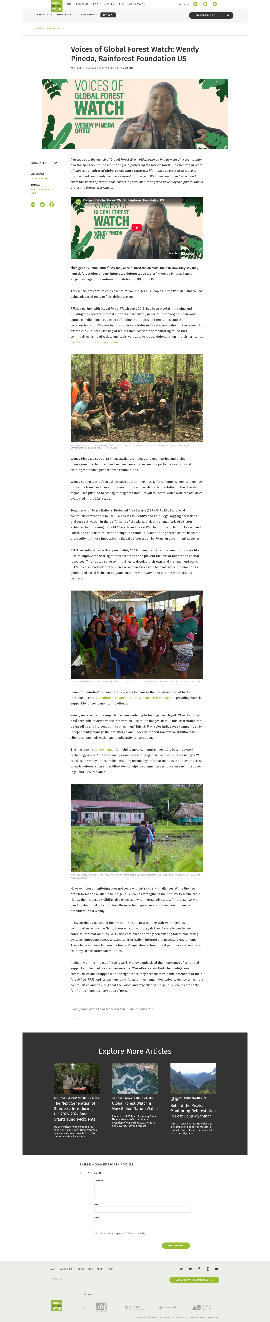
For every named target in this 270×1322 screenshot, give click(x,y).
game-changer (104, 749)
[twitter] (190, 1269)
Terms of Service (167, 1317)
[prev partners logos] (85, 1308)
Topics (80, 1269)
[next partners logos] (218, 1308)
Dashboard (82, 4)
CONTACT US (57, 1279)
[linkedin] (182, 1269)
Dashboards (65, 1269)
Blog (121, 4)
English (181, 4)
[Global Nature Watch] (56, 1305)
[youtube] (216, 1269)
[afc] (101, 1307)
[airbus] (135, 1307)
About (108, 4)
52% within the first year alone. (97, 342)
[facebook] (51, 205)
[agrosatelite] (168, 1307)
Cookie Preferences (148, 1317)
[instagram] (33, 205)
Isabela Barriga (95, 68)
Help (95, 4)
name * (97, 1217)
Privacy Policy (181, 1317)
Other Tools (136, 4)
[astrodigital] (202, 1307)
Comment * (99, 1180)
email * (97, 1205)
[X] (42, 205)
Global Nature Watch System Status (204, 1317)
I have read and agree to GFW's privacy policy (122, 1233)
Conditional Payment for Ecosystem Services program (136, 698)
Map (69, 4)
